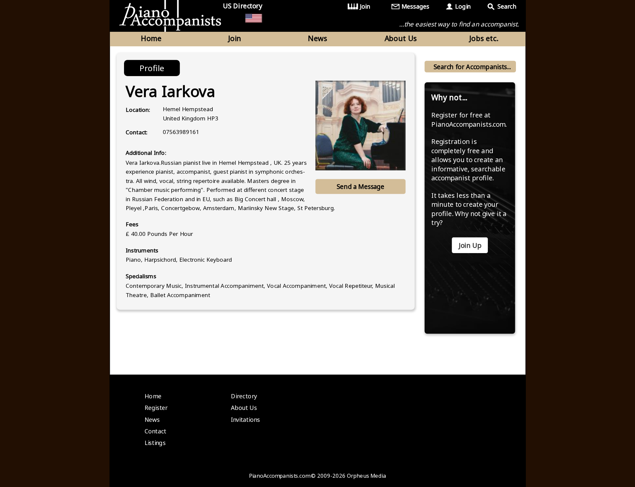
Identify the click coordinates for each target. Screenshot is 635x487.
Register (156, 408)
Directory (244, 396)
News (317, 38)
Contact (155, 431)
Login (462, 6)
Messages (415, 6)
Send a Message (360, 186)
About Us (401, 38)
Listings (155, 443)
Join (365, 6)
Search (506, 6)
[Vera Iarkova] (360, 125)
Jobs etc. (483, 38)
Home (151, 38)
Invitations (245, 419)
